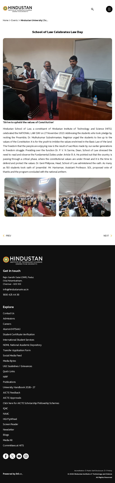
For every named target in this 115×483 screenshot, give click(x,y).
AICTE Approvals (12, 397)
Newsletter (8, 429)
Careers (7, 323)
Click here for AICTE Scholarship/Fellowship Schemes (31, 403)
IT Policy (108, 470)
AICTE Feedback (11, 392)
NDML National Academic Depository (22, 345)
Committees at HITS (13, 445)
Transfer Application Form (17, 350)
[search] (92, 9)
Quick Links (9, 371)
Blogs (6, 434)
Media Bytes (9, 360)
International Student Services (18, 339)
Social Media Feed (12, 355)
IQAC (5, 408)
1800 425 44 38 (11, 294)
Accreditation (79, 470)
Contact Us (8, 313)
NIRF (5, 376)
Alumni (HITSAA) (11, 329)
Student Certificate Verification (19, 334)
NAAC (6, 413)
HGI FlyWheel (10, 419)
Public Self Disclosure (95, 470)
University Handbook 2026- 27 (19, 387)
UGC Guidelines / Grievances (17, 366)
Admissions (9, 318)
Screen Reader (10, 424)
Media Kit (7, 440)
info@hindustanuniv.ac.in (15, 289)
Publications (9, 381)
